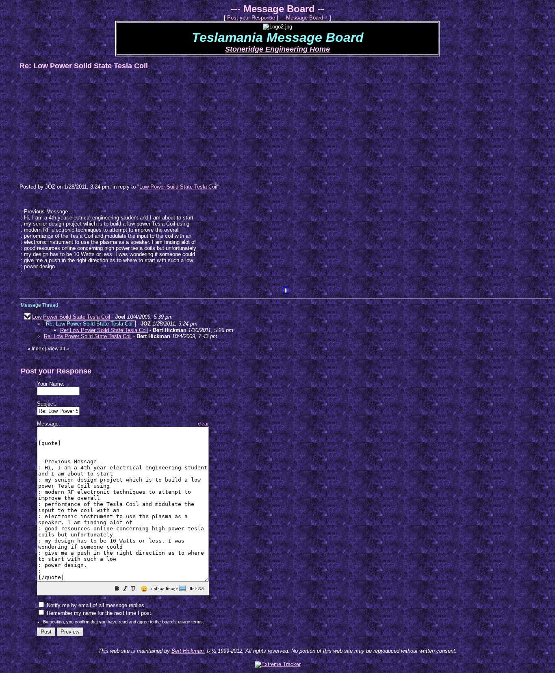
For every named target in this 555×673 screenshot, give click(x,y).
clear (203, 424)
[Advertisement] (80, 126)
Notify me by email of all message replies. (95, 605)
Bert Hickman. (188, 651)
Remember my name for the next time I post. (99, 613)
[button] (117, 590)
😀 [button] (144, 589)
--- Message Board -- (304, 18)
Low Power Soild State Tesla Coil (178, 187)
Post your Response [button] (251, 18)
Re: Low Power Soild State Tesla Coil (104, 330)
